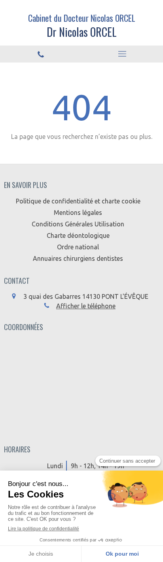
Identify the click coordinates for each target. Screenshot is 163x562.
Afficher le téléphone (86, 305)
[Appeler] (41, 54)
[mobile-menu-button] (122, 54)
